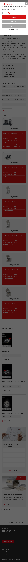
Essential (6, 13)
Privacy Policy (16, 33)
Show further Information (14, 29)
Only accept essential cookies (14, 26)
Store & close (14, 21)
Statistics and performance (16, 13)
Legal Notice (23, 33)
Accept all (14, 17)
